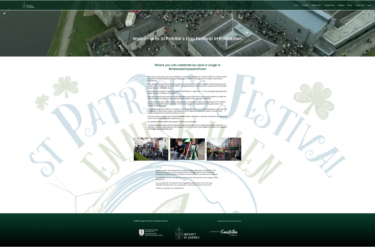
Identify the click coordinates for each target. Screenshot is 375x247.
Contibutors (359, 5)
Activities (305, 5)
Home (296, 5)
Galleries (341, 5)
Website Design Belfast (234, 221)
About (350, 5)
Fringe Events (316, 5)
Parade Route (330, 5)
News (369, 5)
